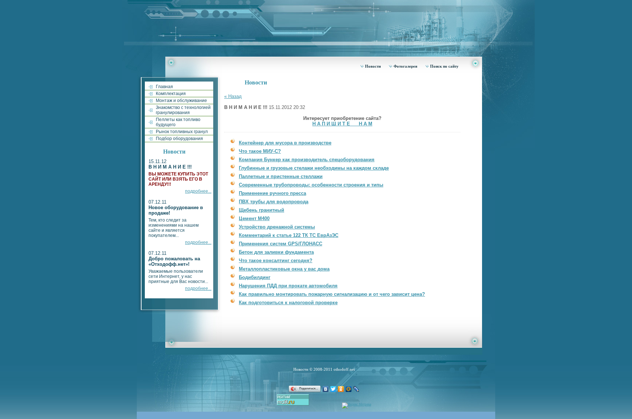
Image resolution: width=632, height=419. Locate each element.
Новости (373, 66)
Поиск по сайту (444, 66)
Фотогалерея (405, 66)
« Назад (233, 96)
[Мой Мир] (349, 389)
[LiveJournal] (356, 389)
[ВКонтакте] (326, 389)
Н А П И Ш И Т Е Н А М (342, 124)
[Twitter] (333, 389)
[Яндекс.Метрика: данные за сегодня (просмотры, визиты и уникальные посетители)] (356, 405)
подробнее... (198, 191)
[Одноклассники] (341, 389)
